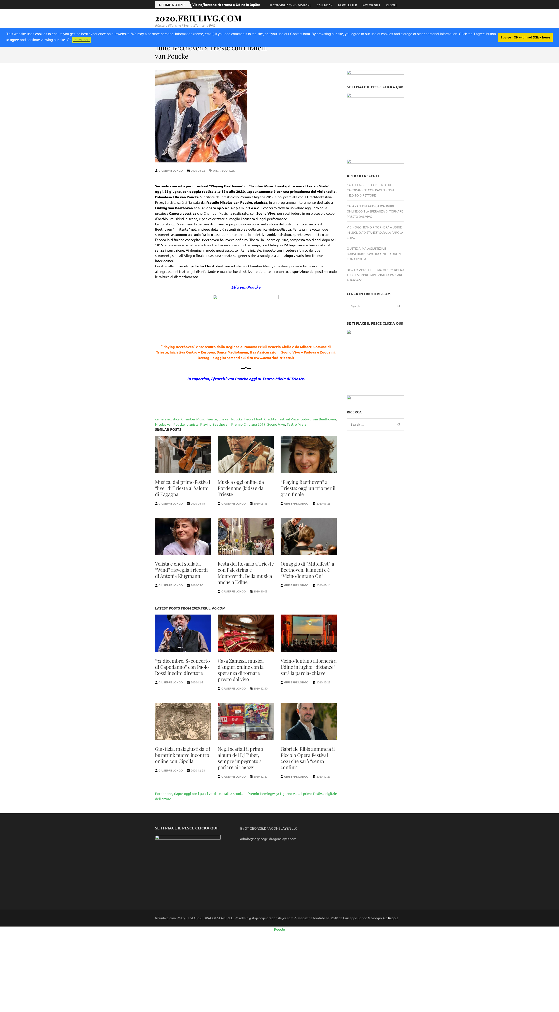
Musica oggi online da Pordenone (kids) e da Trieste (241, 488)
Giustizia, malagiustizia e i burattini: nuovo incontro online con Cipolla (182, 755)
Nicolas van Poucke (170, 424)
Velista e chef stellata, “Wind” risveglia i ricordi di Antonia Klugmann (181, 569)
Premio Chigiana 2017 (248, 424)
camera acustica (167, 419)
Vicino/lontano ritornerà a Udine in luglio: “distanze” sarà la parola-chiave (252, 4)
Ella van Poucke (231, 419)
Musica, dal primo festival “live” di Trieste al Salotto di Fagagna (182, 488)
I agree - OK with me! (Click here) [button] (525, 37)
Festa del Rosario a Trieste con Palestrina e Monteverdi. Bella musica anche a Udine (246, 572)
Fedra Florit (253, 419)
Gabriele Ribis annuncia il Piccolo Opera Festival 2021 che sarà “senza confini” (308, 758)
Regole (391, 5)
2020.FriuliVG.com (198, 18)
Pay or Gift (371, 5)
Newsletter (347, 5)
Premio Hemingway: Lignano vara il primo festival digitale (292, 793)
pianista (192, 424)
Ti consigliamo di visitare (290, 5)
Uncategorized (224, 170)
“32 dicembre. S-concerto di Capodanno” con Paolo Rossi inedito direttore (182, 666)
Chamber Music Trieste (199, 419)
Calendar (325, 5)
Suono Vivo (276, 424)
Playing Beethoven (214, 424)
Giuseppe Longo (171, 170)
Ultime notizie (172, 4)
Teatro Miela (296, 424)
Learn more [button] (81, 40)
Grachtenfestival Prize (281, 419)
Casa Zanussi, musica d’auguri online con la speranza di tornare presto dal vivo (241, 669)
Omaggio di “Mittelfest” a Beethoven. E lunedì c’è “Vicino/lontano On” (307, 569)
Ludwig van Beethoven (318, 419)
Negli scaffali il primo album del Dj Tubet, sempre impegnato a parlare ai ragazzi (240, 758)
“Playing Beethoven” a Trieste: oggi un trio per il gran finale (308, 488)
